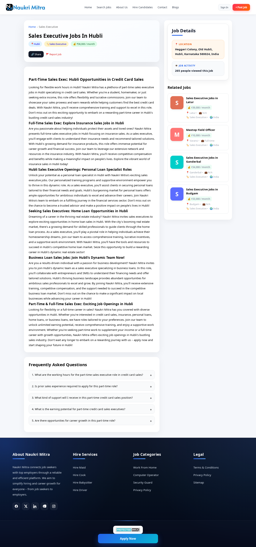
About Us (122, 7)
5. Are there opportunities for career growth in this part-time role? (73, 420)
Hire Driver (80, 490)
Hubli (37, 44)
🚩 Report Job (53, 54)
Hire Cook (79, 475)
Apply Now (128, 538)
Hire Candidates (142, 7)
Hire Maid (79, 467)
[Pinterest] (44, 506)
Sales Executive (57, 44)
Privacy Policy (142, 490)
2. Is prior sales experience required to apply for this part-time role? (75, 386)
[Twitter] (25, 506)
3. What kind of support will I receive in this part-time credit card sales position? (82, 397)
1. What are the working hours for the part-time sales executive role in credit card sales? (87, 374)
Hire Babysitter (82, 482)
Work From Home (144, 467)
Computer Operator (146, 475)
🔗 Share (36, 54)
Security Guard (142, 482)
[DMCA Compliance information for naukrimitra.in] (128, 530)
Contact (162, 7)
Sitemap (198, 482)
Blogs (175, 7)
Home (88, 7)
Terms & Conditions (206, 467)
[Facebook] (16, 506)
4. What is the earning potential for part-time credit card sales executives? (78, 409)
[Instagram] (54, 506)
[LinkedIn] (35, 506)
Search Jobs (104, 7)
